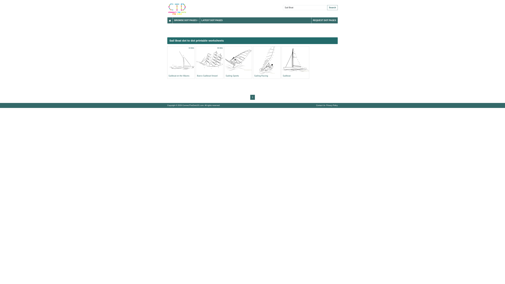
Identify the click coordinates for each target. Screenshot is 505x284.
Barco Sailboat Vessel (207, 76)
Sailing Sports (232, 76)
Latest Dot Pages (212, 20)
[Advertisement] (246, 30)
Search (332, 7)
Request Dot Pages (324, 20)
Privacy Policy (332, 105)
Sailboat (287, 76)
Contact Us (320, 105)
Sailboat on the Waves (178, 76)
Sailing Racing (261, 76)
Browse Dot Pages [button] (185, 20)
